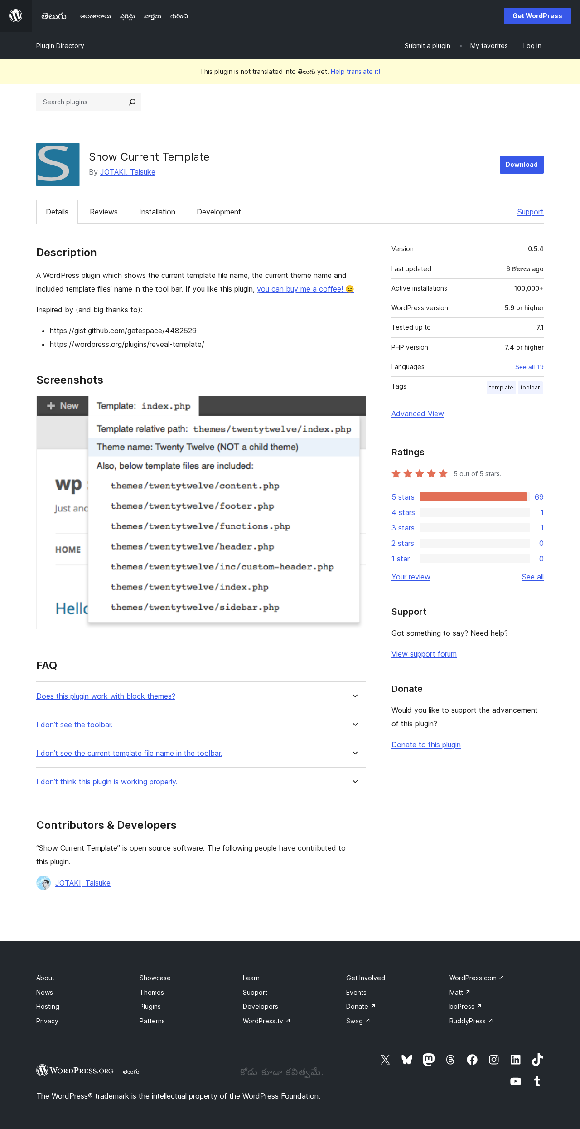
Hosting (47, 1006)
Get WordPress (537, 15)
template (501, 387)
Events (356, 992)
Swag (358, 1021)
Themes (152, 992)
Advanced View (418, 413)
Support (530, 211)
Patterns (152, 1021)
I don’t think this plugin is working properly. (107, 782)
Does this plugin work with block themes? (105, 696)
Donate (361, 1006)
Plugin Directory (60, 45)
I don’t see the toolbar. (74, 724)
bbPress (466, 1006)
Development (219, 211)
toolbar (530, 387)
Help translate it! (355, 71)
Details (57, 211)
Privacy (47, 1021)
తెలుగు (131, 1071)
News (44, 992)
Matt (460, 992)
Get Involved (365, 978)
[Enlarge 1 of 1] (353, 408)
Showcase (155, 978)
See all (533, 576)
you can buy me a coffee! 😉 (305, 288)
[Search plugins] (132, 102)
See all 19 (529, 366)
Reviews (104, 211)
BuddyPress (471, 1021)
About (45, 978)
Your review (411, 576)
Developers (260, 1006)
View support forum (424, 653)
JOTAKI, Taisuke (127, 171)
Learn (251, 978)
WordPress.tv (267, 1021)
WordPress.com (477, 978)
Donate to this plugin (426, 744)
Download (522, 164)
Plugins (150, 1006)
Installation (157, 211)
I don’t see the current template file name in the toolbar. (129, 753)
